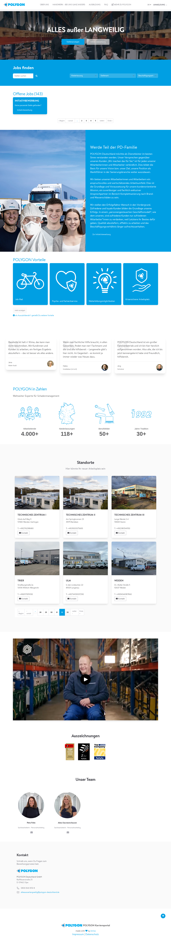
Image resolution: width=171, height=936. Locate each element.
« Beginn (62, 121)
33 (68, 612)
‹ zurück (70, 121)
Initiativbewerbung (98, 42)
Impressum (78, 934)
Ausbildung (95, 4)
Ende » (110, 121)
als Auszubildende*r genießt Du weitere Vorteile (34, 315)
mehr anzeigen (20, 310)
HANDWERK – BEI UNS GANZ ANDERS (69, 4)
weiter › (102, 121)
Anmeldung (160, 4)
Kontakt (24, 533)
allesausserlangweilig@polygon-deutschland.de (40, 892)
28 (40, 612)
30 (51, 612)
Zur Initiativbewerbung (101, 234)
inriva (93, 930)
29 (46, 612)
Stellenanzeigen (73, 42)
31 (57, 612)
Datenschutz (92, 934)
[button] (149, 5)
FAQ (106, 4)
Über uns (44, 4)
